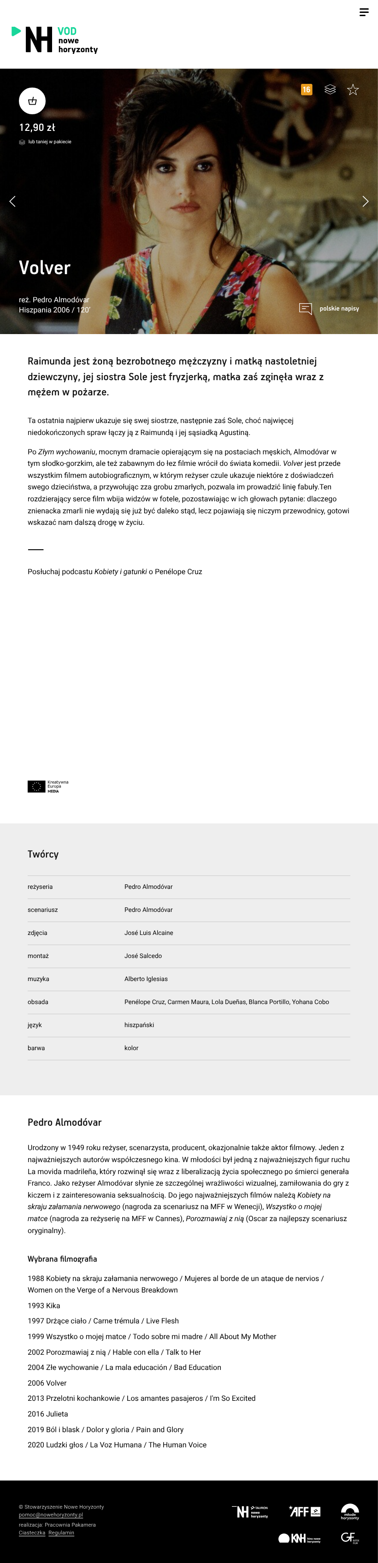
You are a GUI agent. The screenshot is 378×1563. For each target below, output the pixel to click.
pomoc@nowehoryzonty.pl (51, 1515)
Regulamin (61, 1533)
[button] (365, 201)
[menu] (364, 13)
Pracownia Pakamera (70, 1525)
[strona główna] (104, 40)
